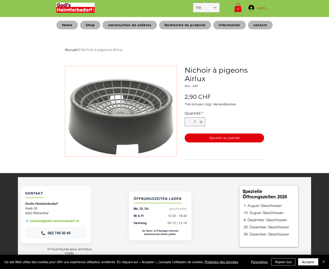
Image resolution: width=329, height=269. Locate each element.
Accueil (71, 50)
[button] (238, 7)
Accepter (308, 262)
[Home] (75, 7)
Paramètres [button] (259, 262)
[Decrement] (188, 122)
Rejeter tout (283, 262)
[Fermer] (323, 261)
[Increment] (201, 122)
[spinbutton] (195, 122)
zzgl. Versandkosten (220, 104)
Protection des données (221, 262)
